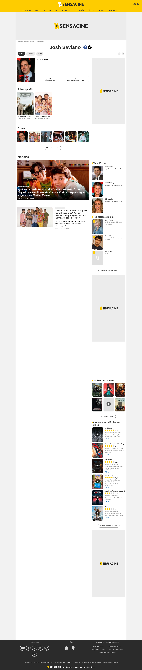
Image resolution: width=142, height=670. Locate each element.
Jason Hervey (109, 183)
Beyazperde (96, 649)
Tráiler (107, 439)
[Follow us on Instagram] (41, 648)
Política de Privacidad (73, 662)
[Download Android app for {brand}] (74, 648)
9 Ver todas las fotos (52, 148)
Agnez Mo (108, 251)
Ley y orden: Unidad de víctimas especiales (25, 116)
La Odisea (108, 428)
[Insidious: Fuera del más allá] (97, 497)
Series (101, 10)
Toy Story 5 (108, 475)
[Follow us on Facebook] (29, 648)
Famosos (26, 41)
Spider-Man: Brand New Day (114, 444)
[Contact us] (35, 654)
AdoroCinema (114, 649)
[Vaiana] (97, 513)
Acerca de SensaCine (31, 662)
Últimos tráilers (109, 416)
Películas (26, 10)
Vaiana (107, 507)
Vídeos (91, 10)
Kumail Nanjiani (110, 236)
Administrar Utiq (87, 662)
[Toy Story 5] (97, 482)
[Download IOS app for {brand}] (67, 648)
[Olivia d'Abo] (97, 205)
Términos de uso (60, 662)
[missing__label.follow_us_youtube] (22, 648)
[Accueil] (71, 4)
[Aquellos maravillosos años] (43, 103)
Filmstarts (112, 647)
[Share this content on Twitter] (90, 47)
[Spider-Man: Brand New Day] (97, 450)
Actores (32, 41)
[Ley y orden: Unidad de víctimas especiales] (25, 103)
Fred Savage (109, 166)
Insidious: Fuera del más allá (115, 491)
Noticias (53, 10)
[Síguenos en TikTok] (47, 648)
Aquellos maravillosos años (43, 116)
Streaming (65, 10)
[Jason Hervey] (97, 189)
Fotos (22, 128)
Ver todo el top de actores (109, 270)
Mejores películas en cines (108, 525)
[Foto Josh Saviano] (22, 136)
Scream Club (114, 10)
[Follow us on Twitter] (35, 648)
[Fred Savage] (97, 173)
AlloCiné (96, 647)
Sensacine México (105, 652)
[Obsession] (97, 466)
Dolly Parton (109, 220)
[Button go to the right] (123, 53)
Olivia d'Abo (109, 199)
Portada (20, 41)
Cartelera (40, 10)
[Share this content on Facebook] (85, 47)
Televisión (79, 10)
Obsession (108, 459)
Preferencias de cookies (110, 662)
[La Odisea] (97, 434)
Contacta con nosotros (46, 662)
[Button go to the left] (119, 53)
